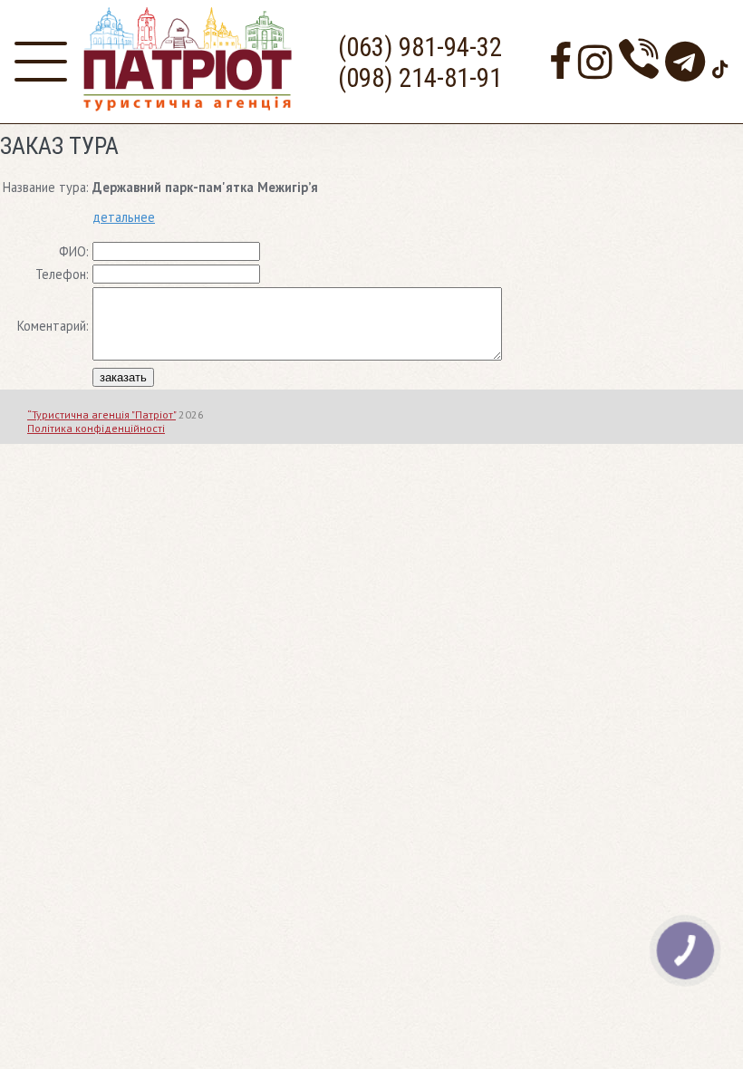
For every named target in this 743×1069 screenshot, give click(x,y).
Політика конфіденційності (96, 428)
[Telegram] (685, 61)
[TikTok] (720, 61)
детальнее (123, 217)
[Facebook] (560, 61)
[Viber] (639, 61)
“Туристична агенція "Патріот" (101, 414)
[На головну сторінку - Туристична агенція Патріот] (187, 107)
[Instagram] (595, 61)
